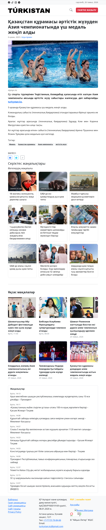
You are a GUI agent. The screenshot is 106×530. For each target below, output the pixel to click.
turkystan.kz (15, 101)
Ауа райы (74, 504)
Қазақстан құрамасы (26, 144)
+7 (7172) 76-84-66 (52, 520)
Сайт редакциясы (16, 505)
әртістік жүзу (61, 144)
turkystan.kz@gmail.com (51, 526)
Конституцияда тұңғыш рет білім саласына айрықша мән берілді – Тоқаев (47, 451)
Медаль (12, 144)
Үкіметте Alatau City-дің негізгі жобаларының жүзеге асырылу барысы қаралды (50, 470)
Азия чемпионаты (45, 144)
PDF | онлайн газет (80, 499)
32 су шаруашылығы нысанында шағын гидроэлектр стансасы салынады (47, 478)
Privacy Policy (14, 511)
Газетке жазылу (87, 10)
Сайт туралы (14, 508)
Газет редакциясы (17, 502)
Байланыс (13, 499)
